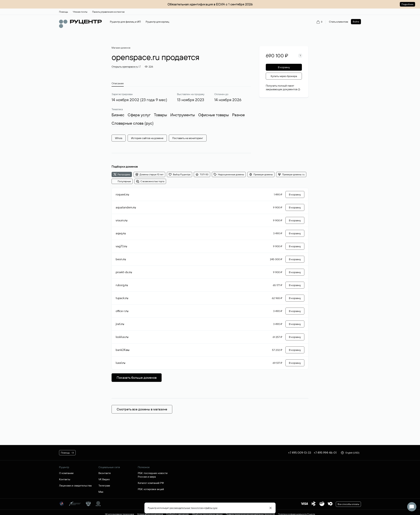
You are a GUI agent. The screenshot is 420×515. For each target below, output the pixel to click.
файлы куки (211, 507)
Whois (118, 138)
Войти (356, 21)
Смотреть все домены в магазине (142, 409)
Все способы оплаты (348, 504)
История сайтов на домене (147, 138)
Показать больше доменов (137, 377)
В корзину (284, 67)
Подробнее (407, 4)
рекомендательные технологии (186, 507)
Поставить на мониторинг (187, 138)
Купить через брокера (284, 76)
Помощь (65, 452)
